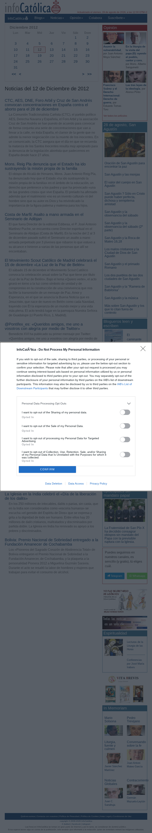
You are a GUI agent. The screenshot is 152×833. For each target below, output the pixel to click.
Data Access (76, 483)
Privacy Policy (98, 483)
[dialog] (76, 416)
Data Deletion (53, 483)
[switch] (125, 412)
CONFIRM (47, 469)
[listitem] (76, 403)
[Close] (144, 350)
